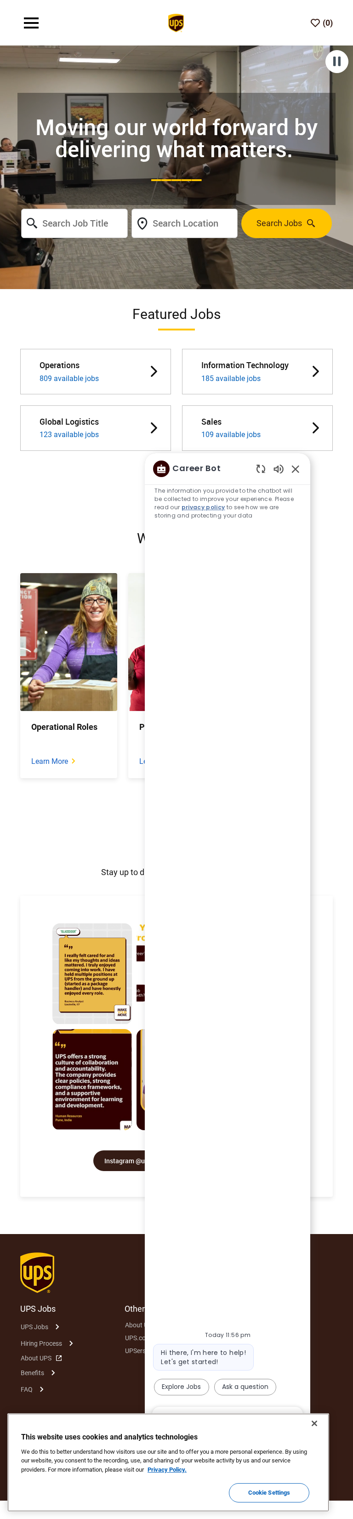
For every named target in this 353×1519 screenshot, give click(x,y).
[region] (227, 942)
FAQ (27, 1389)
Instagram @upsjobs (134, 1160)
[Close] (314, 1423)
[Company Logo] (176, 22)
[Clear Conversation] (261, 468)
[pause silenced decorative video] (336, 61)
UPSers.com (142, 1351)
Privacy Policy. (167, 1469)
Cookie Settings (269, 1492)
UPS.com (138, 1338)
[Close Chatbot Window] (296, 468)
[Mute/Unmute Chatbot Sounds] (278, 468)
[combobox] (74, 223)
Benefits (32, 1373)
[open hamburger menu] (31, 23)
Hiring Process (41, 1343)
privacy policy (203, 507)
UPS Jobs (34, 1327)
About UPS (36, 1358)
